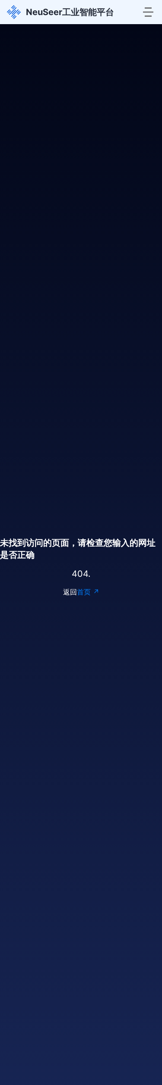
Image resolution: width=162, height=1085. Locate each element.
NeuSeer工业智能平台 (70, 12)
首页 (84, 592)
